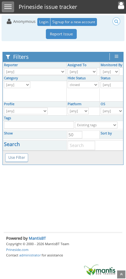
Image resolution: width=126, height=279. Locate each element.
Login (43, 21)
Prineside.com (17, 249)
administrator (30, 255)
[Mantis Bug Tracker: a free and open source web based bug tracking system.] (99, 269)
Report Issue (61, 34)
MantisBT (37, 238)
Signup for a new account (73, 21)
